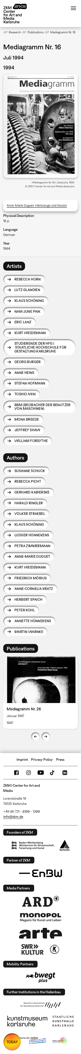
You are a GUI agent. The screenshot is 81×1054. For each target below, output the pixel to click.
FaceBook (16, 772)
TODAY (12, 1042)
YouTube (40, 772)
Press (60, 759)
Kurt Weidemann (30, 333)
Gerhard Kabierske (32, 492)
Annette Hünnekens (32, 621)
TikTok (52, 772)
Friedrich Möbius (30, 578)
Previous (35, 736)
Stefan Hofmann (29, 383)
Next (45, 736)
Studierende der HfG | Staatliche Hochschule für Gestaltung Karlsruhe (40, 347)
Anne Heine (24, 373)
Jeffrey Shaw (27, 430)
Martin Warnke (28, 632)
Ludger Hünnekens (31, 535)
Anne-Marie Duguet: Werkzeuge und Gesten (37, 205)
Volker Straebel (29, 514)
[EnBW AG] (40, 873)
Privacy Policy (42, 759)
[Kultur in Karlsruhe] (54, 949)
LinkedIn (64, 772)
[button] (40, 126)
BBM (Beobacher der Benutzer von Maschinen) (42, 407)
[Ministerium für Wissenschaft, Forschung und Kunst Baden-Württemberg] (32, 845)
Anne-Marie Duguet (32, 556)
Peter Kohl (24, 610)
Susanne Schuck (29, 471)
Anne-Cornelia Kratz (33, 589)
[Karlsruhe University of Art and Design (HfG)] (40, 1005)
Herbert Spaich (28, 599)
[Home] (18, 13)
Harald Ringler (28, 503)
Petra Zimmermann (32, 546)
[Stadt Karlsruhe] (64, 845)
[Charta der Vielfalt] (29, 1040)
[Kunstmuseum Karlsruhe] (27, 1021)
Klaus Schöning (29, 301)
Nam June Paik (27, 311)
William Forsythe (31, 441)
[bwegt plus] (40, 977)
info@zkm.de (13, 817)
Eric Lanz (23, 322)
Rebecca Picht (27, 481)
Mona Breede (26, 419)
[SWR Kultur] (32, 949)
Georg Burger (27, 362)
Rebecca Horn (27, 279)
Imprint (22, 759)
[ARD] (40, 901)
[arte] (40, 933)
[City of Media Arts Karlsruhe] (60, 1040)
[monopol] (40, 917)
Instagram (28, 772)
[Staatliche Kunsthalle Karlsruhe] (63, 1021)
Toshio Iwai (25, 394)
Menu (73, 8)
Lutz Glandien (27, 290)
